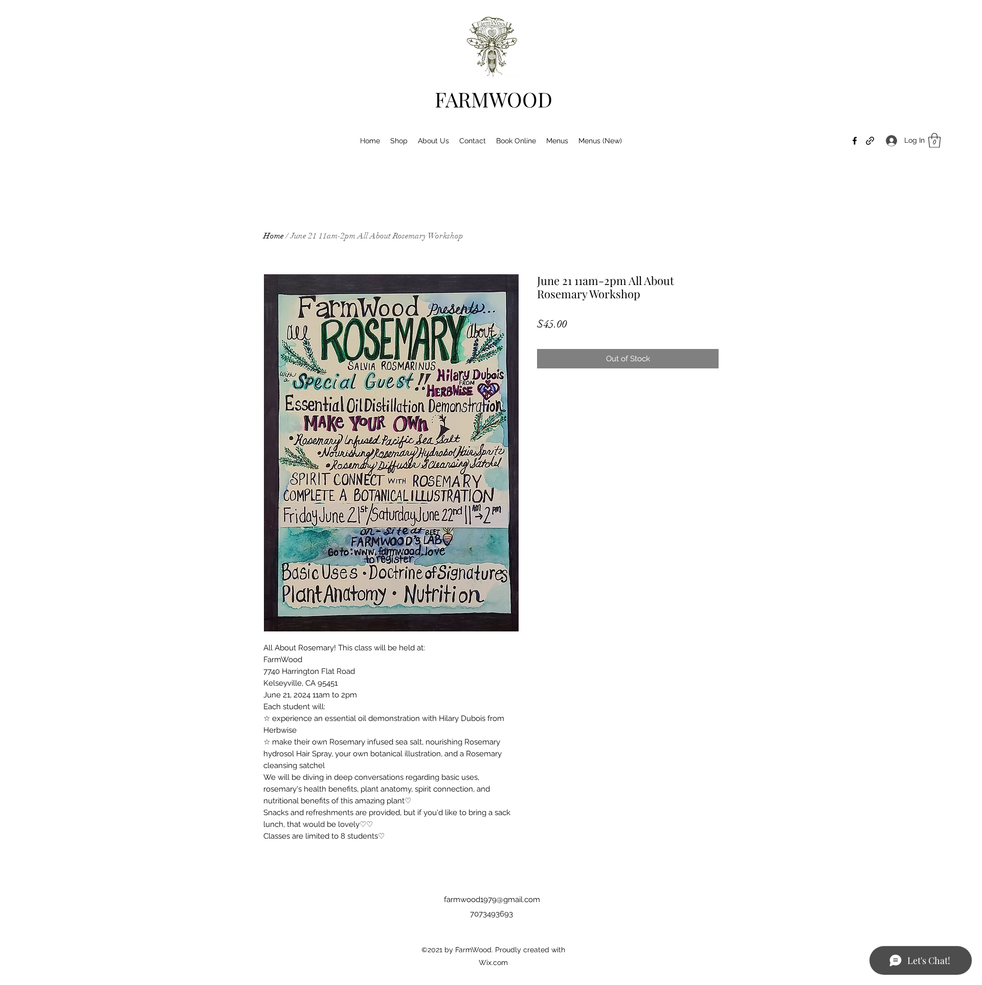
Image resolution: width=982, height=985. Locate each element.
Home (273, 236)
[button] (934, 140)
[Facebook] (855, 141)
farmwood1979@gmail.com (492, 899)
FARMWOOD (493, 99)
